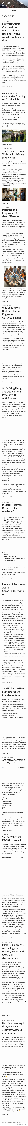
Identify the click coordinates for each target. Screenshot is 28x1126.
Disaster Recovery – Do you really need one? (13, 508)
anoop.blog (12, 3)
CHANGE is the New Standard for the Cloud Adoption (13, 692)
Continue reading (7, 86)
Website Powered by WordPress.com (11, 1122)
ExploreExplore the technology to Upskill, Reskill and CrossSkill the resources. (13, 952)
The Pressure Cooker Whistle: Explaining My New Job (13, 154)
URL (22, 609)
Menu (14, 10)
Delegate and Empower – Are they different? (11, 213)
